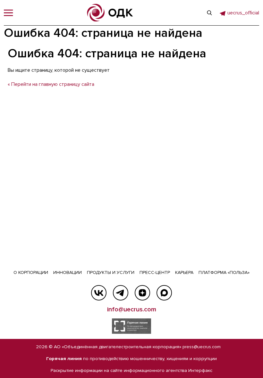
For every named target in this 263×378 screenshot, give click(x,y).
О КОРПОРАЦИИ (30, 272)
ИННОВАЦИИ (67, 272)
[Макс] (164, 292)
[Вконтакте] (98, 292)
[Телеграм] (120, 292)
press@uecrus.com (201, 346)
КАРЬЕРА (184, 272)
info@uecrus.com (131, 309)
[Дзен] (142, 292)
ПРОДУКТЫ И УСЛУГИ (110, 272)
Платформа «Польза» (224, 272)
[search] (209, 12)
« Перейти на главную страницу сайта (51, 84)
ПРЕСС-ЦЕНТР (155, 272)
